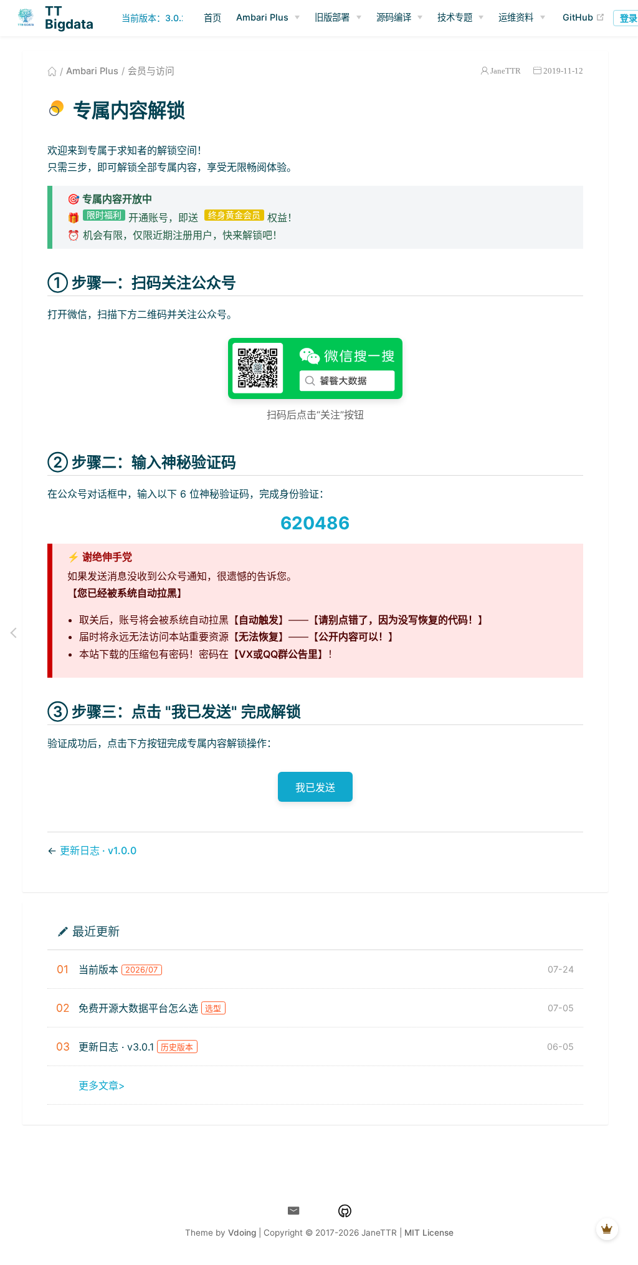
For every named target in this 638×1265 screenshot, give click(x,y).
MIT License (429, 1233)
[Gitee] (319, 1211)
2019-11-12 (563, 71)
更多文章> (102, 1085)
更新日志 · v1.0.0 (98, 850)
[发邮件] (294, 1211)
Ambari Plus (92, 71)
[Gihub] (345, 1211)
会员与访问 (151, 71)
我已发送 (315, 787)
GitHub (584, 17)
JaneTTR (505, 71)
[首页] (52, 71)
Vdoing (242, 1233)
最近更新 (96, 931)
